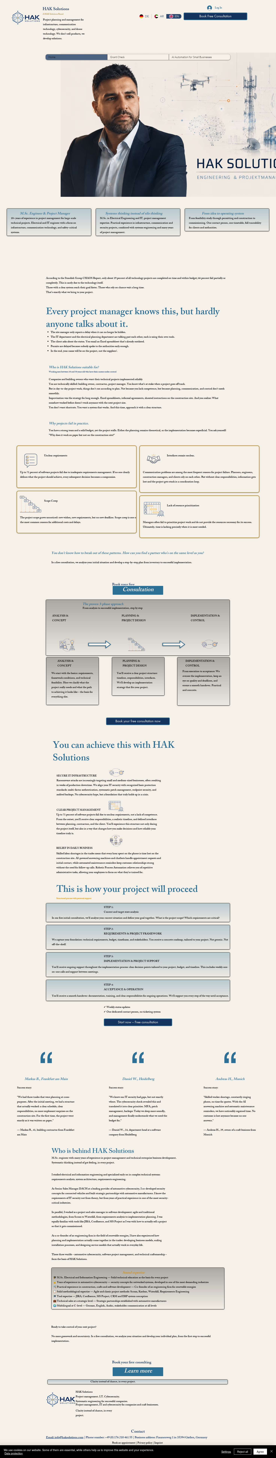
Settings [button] (226, 1451)
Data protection (14, 1453)
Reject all (242, 1451)
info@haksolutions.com (69, 1438)
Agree (260, 1451)
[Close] (271, 1451)
